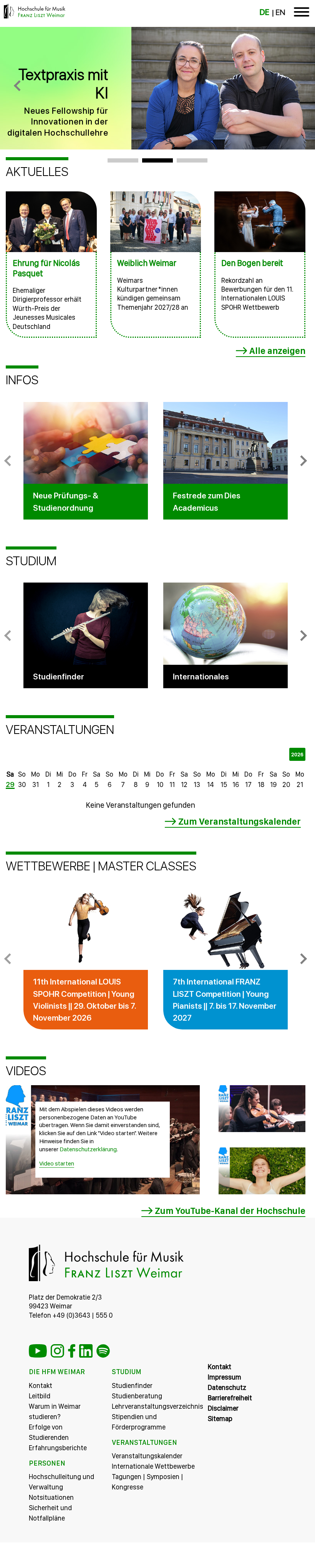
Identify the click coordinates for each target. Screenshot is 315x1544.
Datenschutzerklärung (88, 1149)
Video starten (56, 1163)
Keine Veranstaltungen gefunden (140, 805)
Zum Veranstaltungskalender (239, 821)
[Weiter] (296, 88)
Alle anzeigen (277, 350)
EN (280, 12)
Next (301, 460)
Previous (9, 460)
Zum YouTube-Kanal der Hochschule (230, 1210)
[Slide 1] (123, 160)
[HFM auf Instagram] (57, 1351)
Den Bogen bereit (252, 263)
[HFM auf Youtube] (38, 1351)
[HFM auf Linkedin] (86, 1351)
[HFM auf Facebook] (71, 1351)
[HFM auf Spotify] (103, 1351)
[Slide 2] (157, 160)
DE (264, 12)
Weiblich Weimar (146, 263)
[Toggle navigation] (301, 13)
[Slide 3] (192, 160)
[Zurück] (19, 88)
